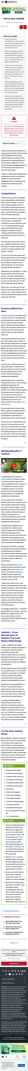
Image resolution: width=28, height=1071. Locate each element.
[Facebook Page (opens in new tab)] (3, 971)
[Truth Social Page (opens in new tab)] (18, 971)
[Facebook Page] (6, 1056)
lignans (18, 583)
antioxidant (4, 507)
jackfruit (3, 479)
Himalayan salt (19, 846)
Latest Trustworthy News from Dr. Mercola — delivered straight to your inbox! (14, 954)
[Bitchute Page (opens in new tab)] (13, 974)
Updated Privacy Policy (19, 1037)
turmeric (13, 857)
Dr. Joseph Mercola (17, 22)
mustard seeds (10, 832)
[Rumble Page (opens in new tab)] (16, 974)
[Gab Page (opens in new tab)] (15, 971)
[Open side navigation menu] (3, 2)
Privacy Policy (5, 1066)
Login (11, 943)
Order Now (18, 1051)
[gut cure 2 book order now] (14, 14)
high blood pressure (17, 569)
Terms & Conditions (8, 1037)
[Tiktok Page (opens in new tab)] (6, 974)
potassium (19, 565)
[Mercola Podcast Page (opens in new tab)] (19, 974)
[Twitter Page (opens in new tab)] (8, 971)
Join (16, 943)
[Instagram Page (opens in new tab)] (5, 971)
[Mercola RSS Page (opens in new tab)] (22, 974)
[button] (21, 27)
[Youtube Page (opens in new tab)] (10, 974)
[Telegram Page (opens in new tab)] (12, 971)
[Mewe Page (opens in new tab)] (23, 971)
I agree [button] (21, 1065)
